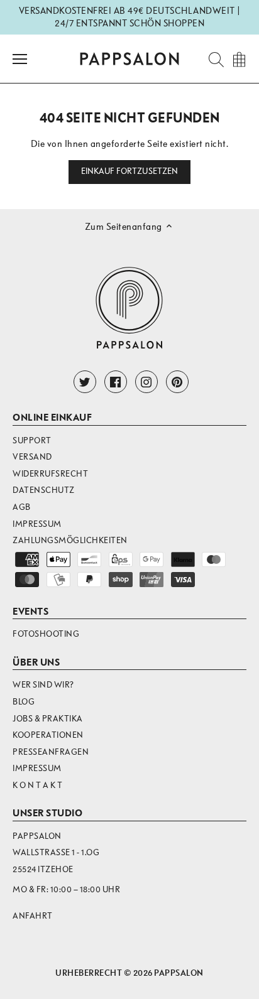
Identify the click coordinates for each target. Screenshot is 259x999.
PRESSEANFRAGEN (51, 752)
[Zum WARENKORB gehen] (238, 58)
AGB (22, 507)
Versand (32, 457)
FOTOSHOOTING (46, 634)
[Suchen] (212, 58)
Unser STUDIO (47, 813)
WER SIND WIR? (43, 684)
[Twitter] (85, 381)
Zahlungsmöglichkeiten (70, 540)
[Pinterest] (177, 381)
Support (32, 440)
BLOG (24, 701)
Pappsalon (179, 973)
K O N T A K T (38, 785)
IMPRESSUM (37, 768)
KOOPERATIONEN (48, 735)
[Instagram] (146, 381)
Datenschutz (44, 490)
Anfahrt (33, 916)
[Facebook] (115, 381)
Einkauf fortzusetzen (130, 171)
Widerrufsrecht (50, 473)
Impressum (37, 524)
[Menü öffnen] (20, 59)
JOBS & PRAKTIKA (48, 718)
